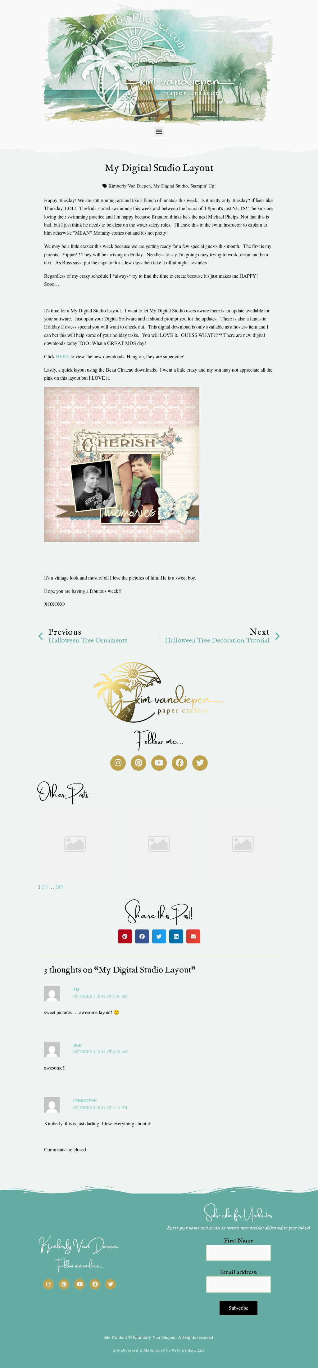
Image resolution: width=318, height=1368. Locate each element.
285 (59, 886)
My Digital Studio (170, 186)
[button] (159, 131)
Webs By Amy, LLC (188, 1350)
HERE (62, 356)
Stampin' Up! (203, 186)
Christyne (85, 1100)
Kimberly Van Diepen (129, 186)
